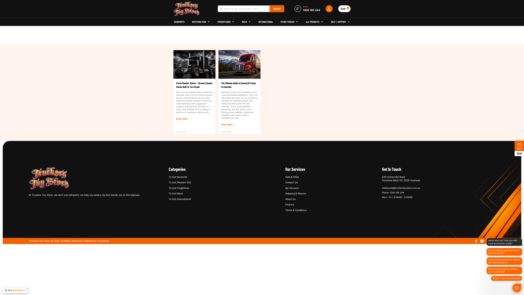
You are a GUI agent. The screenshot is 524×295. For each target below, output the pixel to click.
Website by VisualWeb (96, 241)
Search (276, 8)
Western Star (199, 21)
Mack (244, 21)
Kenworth (179, 21)
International (265, 21)
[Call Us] (297, 8)
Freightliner (224, 21)
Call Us (305, 6)
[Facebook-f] (476, 241)
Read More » (182, 118)
